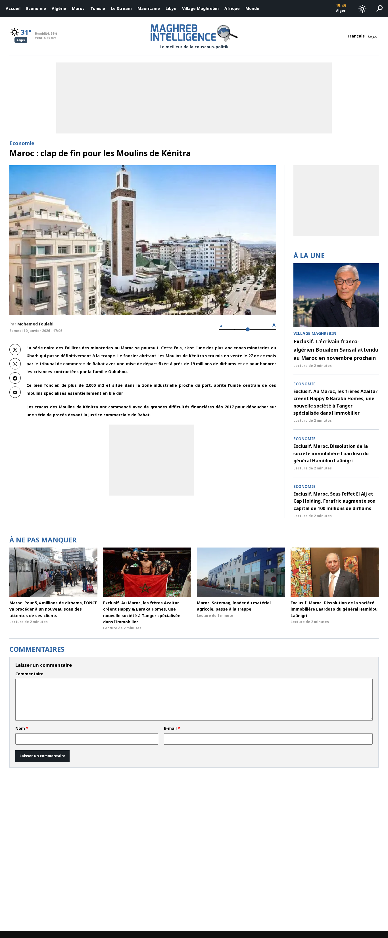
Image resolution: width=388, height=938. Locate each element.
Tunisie (97, 8)
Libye (171, 8)
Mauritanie (148, 8)
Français (356, 36)
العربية (373, 36)
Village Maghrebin (200, 8)
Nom (21, 728)
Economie (36, 8)
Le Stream (121, 8)
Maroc (78, 8)
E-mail (172, 728)
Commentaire (29, 674)
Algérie (59, 8)
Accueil (13, 8)
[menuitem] (13, 8)
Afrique (232, 8)
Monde (252, 8)
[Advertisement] (151, 460)
